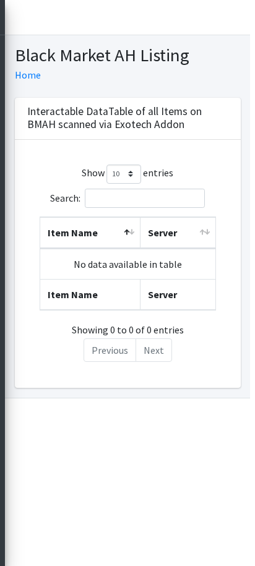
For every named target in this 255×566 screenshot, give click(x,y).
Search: (65, 197)
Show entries (127, 172)
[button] (20, 17)
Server (162, 232)
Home (28, 75)
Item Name (73, 232)
